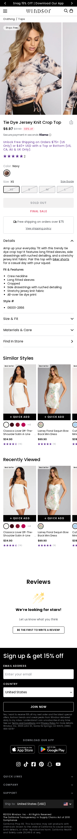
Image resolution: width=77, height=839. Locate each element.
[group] (31, 68)
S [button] (29, 189)
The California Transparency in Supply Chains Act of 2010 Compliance (36, 819)
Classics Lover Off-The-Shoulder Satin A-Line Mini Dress (18, 432)
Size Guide (67, 181)
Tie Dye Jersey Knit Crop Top (32, 122)
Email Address (15, 666)
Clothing (9, 19)
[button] (6, 425)
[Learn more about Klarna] (50, 134)
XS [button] (11, 189)
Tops (21, 19)
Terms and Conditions (24, 723)
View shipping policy (38, 228)
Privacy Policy (48, 723)
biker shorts (61, 259)
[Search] (66, 11)
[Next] (72, 3)
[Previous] (5, 3)
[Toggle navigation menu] (5, 10)
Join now (38, 706)
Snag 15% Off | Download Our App (38, 3)
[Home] (38, 11)
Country (10, 684)
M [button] (47, 189)
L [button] (65, 189)
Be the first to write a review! (38, 630)
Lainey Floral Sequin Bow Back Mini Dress (53, 432)
